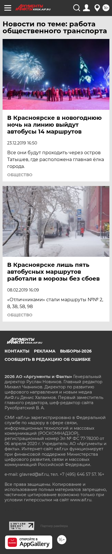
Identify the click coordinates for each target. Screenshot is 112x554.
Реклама (44, 351)
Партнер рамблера (54, 526)
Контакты (17, 351)
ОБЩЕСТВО (19, 175)
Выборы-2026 (76, 351)
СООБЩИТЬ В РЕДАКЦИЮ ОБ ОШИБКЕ (47, 359)
